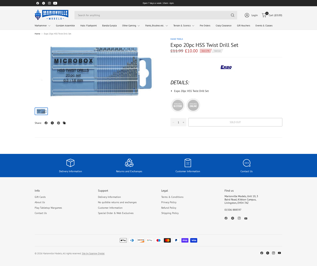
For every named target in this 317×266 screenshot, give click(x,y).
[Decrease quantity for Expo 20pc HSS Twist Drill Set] (173, 122)
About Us (40, 202)
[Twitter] (43, 3)
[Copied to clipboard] (64, 123)
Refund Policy (168, 207)
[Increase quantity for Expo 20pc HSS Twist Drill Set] (183, 122)
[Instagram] (49, 3)
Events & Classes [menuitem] (264, 25)
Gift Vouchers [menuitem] (243, 25)
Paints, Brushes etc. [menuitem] (154, 25)
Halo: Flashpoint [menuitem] (88, 25)
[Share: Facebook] (46, 123)
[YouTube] (55, 3)
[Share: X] (52, 123)
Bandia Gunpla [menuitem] (109, 25)
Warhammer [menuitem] (41, 25)
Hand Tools (176, 39)
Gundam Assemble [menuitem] (65, 25)
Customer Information (110, 207)
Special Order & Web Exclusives (116, 213)
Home (37, 34)
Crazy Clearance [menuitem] (224, 25)
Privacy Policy (168, 202)
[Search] (232, 15)
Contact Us (41, 213)
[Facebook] (38, 3)
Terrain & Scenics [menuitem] (182, 25)
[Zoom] (154, 44)
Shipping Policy (170, 213)
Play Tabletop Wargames (48, 207)
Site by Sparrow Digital (93, 253)
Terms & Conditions (172, 197)
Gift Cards (40, 197)
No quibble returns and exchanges (117, 202)
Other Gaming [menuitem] (129, 25)
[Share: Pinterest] (58, 123)
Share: (38, 123)
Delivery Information (109, 197)
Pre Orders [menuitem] (205, 25)
